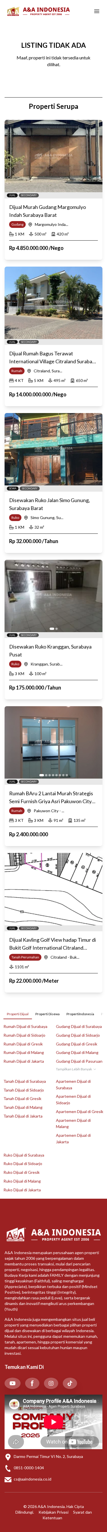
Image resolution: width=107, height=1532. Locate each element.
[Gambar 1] (52, 629)
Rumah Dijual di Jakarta (23, 1061)
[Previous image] (12, 596)
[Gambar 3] (50, 775)
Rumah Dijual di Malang (23, 1052)
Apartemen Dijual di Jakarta (73, 1138)
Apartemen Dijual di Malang (73, 1123)
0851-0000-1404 (29, 1467)
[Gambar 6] (60, 775)
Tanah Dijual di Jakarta (23, 1116)
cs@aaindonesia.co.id (32, 1479)
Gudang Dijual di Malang (77, 1052)
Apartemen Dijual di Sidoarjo (73, 1099)
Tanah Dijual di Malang (23, 1107)
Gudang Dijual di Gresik (76, 1043)
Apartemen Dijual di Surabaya (73, 1084)
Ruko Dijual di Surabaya (23, 1155)
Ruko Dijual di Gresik (21, 1172)
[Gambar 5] (56, 775)
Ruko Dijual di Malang (22, 1181)
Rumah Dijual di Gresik (23, 1043)
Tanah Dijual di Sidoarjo (23, 1090)
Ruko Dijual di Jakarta (22, 1189)
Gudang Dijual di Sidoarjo (78, 1035)
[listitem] (13, 1383)
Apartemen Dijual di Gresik (79, 1111)
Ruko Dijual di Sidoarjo (22, 1163)
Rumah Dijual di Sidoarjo (24, 1035)
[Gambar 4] (53, 775)
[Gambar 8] (67, 775)
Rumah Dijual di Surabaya (25, 1026)
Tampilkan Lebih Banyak (74, 1069)
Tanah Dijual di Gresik (22, 1098)
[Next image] (95, 596)
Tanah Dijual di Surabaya (24, 1081)
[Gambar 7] (63, 775)
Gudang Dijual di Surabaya (79, 1026)
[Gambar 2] (56, 629)
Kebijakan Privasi (53, 1512)
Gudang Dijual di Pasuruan (79, 1061)
